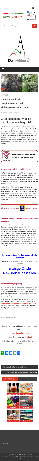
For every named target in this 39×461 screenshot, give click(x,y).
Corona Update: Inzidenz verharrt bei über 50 (22, 372)
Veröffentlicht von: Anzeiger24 (10, 112)
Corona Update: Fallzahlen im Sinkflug (15, 367)
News (3, 89)
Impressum (6, 443)
